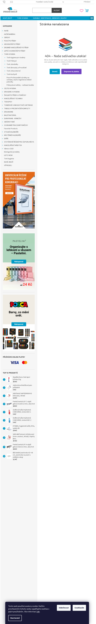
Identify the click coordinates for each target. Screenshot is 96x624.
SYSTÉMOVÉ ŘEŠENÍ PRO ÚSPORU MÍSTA (19, 142)
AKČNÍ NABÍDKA (9, 34)
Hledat (57, 10)
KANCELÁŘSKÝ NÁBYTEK (13, 145)
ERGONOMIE (8, 112)
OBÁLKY (7, 37)
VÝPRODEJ (8, 165)
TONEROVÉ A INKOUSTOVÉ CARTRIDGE (18, 105)
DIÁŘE (6, 138)
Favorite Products (11, 128)
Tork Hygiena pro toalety (16, 57)
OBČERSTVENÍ (9, 122)
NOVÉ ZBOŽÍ (8, 162)
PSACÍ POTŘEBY (10, 41)
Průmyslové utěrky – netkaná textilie (20, 85)
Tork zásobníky (12, 64)
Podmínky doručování (44, 2)
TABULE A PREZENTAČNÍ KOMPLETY (17, 108)
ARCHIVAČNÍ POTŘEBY (12, 44)
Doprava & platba (71, 71)
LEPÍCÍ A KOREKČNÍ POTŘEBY (14, 51)
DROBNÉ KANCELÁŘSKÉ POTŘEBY (16, 47)
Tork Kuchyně (12, 74)
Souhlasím (79, 607)
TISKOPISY (8, 102)
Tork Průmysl (11, 61)
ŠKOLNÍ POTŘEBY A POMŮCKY (15, 95)
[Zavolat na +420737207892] (6, 2)
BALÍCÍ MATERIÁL (10, 115)
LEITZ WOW (8, 155)
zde (38, 611)
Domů (54, 71)
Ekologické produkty (12, 152)
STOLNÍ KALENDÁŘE (11, 132)
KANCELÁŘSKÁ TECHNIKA (13, 98)
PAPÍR (6, 31)
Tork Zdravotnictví (13, 71)
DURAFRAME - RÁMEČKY (12, 118)
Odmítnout (64, 607)
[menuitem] (7, 18)
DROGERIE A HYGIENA (12, 92)
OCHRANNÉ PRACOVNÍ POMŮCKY (16, 125)
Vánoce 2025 (9, 148)
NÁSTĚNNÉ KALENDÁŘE (12, 135)
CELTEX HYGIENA (10, 88)
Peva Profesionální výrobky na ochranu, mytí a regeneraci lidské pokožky (19, 79)
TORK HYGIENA (9, 54)
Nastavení (15, 618)
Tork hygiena (9, 158)
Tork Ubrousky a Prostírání (16, 67)
